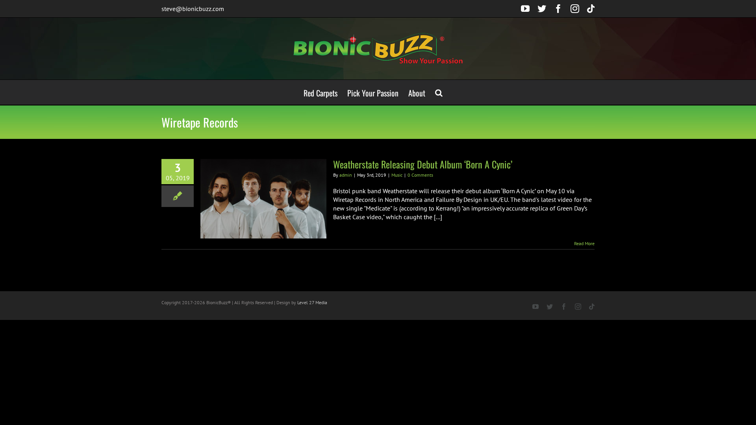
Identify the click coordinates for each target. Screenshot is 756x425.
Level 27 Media (312, 302)
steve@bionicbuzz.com (192, 9)
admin (345, 175)
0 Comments (420, 175)
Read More (584, 243)
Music (396, 175)
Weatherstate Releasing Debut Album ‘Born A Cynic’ (422, 164)
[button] (439, 92)
